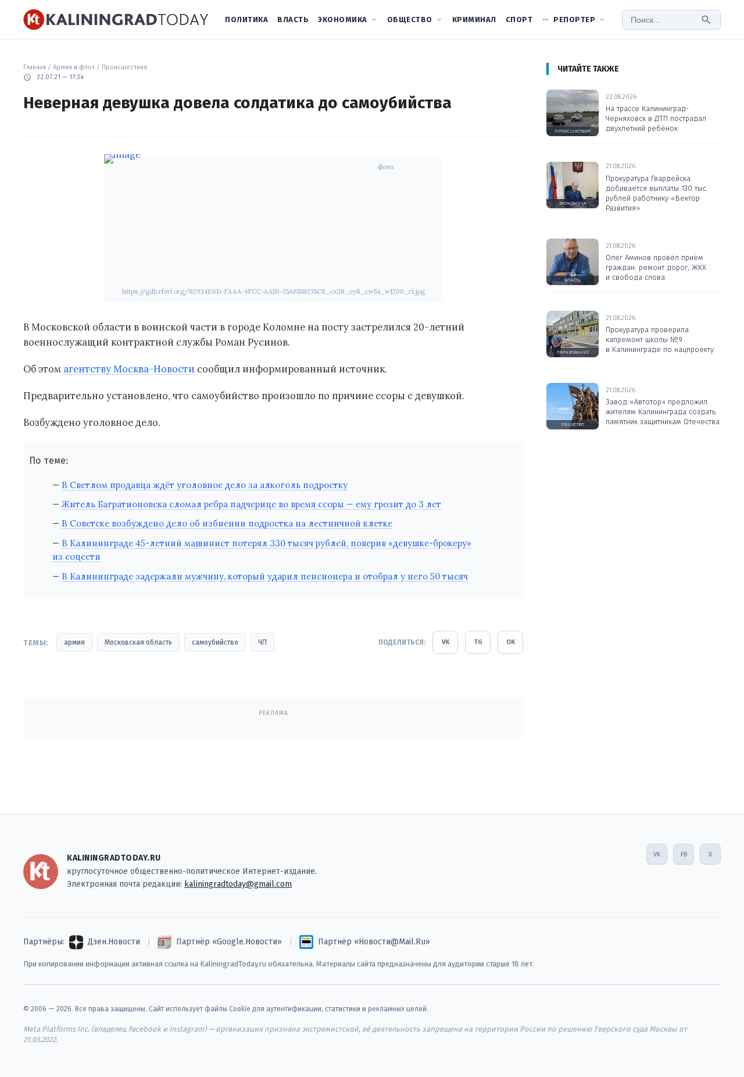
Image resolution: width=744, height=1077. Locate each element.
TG (478, 642)
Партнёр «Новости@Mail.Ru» (374, 942)
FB (684, 854)
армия (74, 642)
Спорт (519, 19)
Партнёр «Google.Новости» (229, 942)
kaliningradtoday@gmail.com (238, 884)
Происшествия (124, 67)
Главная (34, 67)
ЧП (262, 642)
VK (445, 642)
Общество (409, 19)
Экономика (342, 19)
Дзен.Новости (114, 942)
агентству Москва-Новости (129, 369)
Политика (246, 19)
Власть (293, 19)
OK (510, 642)
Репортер (574, 19)
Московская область (138, 642)
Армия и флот (74, 67)
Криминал (474, 19)
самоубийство (215, 642)
